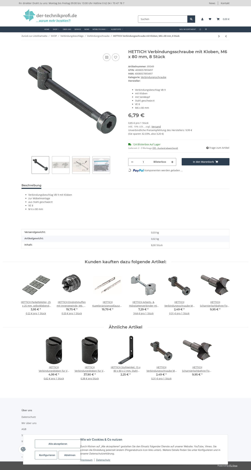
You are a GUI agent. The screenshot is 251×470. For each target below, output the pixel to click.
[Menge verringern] (132, 162)
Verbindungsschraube (153, 77)
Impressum (86, 459)
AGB (24, 429)
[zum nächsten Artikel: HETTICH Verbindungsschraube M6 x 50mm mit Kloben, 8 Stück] (218, 36)
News (212, 3)
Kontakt (225, 3)
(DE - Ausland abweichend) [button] (165, 148)
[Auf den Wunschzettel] (115, 57)
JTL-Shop (233, 465)
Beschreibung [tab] (31, 185)
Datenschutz (103, 459)
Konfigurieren (47, 455)
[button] (202, 19)
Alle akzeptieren (57, 443)
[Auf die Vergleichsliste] (106, 57)
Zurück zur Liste (30, 35)
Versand (156, 126)
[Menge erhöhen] (172, 162)
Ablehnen (69, 455)
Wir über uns (29, 423)
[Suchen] (191, 19)
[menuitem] (47, 29)
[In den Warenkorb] (24, 47)
